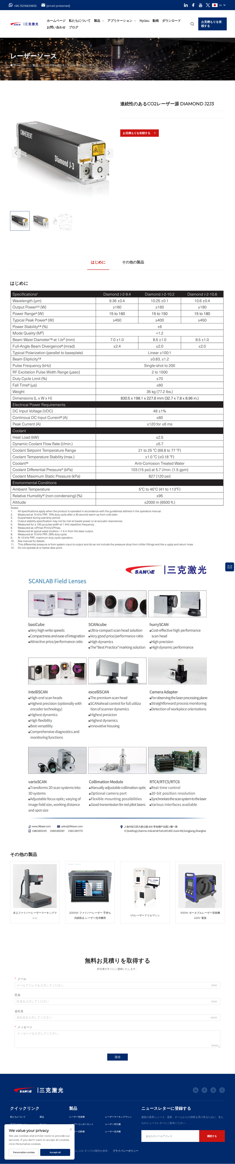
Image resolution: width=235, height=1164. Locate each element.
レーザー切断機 (77, 1131)
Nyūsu (144, 20)
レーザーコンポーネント (55, 65)
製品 (97, 20)
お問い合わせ (56, 27)
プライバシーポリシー (125, 1150)
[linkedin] (186, 5)
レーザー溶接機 (77, 1116)
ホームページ (56, 20)
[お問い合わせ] (229, 566)
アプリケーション (119, 20)
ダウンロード (171, 20)
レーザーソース (82, 65)
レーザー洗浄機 (113, 1131)
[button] (16, 153)
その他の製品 (133, 262)
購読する (212, 1136)
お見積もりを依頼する (211, 24)
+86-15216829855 (25, 6)
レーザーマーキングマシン (118, 1116)
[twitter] (208, 5)
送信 (117, 1057)
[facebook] (193, 5)
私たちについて (80, 20)
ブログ (73, 27)
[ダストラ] (24, 24)
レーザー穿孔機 (113, 1124)
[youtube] (200, 5)
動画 (156, 20)
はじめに (98, 262)
